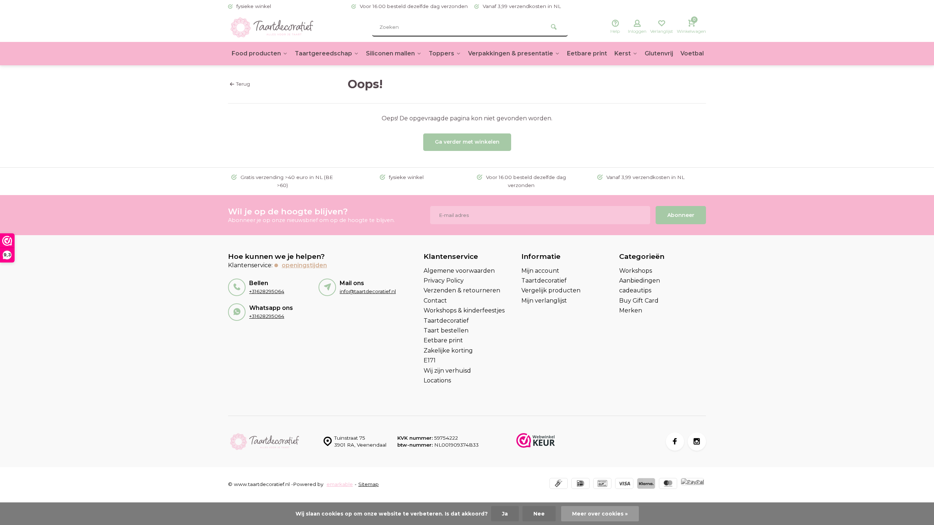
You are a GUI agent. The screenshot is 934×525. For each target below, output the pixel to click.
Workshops (635, 270)
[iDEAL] (580, 484)
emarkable (340, 484)
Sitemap (368, 484)
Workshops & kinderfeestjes (464, 310)
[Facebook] (675, 441)
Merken (630, 310)
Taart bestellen (446, 330)
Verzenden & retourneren (462, 290)
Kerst (622, 53)
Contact (435, 300)
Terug (243, 84)
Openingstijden (304, 265)
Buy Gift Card (639, 300)
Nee (539, 514)
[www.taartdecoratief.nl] (272, 27)
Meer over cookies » (600, 514)
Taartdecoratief (446, 320)
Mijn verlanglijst (544, 300)
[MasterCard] (668, 484)
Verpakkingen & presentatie (510, 53)
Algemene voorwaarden (459, 270)
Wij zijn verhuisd (447, 370)
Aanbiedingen (639, 280)
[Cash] (558, 484)
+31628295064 (266, 291)
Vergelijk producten (550, 290)
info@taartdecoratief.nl (368, 291)
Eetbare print (587, 53)
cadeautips (635, 290)
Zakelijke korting (448, 350)
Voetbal (692, 53)
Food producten (256, 53)
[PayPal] (692, 484)
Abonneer (680, 215)
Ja (505, 514)
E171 (430, 360)
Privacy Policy (444, 280)
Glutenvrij (659, 53)
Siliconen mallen (390, 53)
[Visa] (624, 484)
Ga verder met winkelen (467, 142)
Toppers (441, 53)
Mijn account (540, 270)
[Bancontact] (602, 484)
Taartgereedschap (323, 53)
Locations (437, 380)
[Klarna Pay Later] (646, 484)
